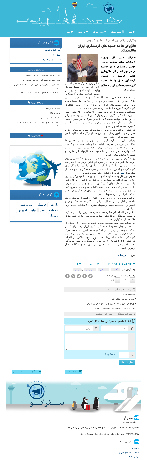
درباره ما (135, 448)
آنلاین (115, 269)
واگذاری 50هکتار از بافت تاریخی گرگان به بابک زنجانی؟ (115, 308)
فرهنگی (41, 204)
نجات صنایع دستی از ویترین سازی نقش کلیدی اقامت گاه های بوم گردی (36, 86)
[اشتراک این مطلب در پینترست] (73, 276)
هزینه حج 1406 (129, 294)
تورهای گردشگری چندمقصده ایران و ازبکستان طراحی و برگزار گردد (110, 303)
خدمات (53, 210)
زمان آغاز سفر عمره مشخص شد (123, 299)
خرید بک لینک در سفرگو (129, 452)
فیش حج (56, 54)
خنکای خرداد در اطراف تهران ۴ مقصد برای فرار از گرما (40, 92)
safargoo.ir (124, 255)
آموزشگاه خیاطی (52, 49)
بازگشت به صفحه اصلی (26, 371)
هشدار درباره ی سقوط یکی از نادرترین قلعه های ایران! (40, 80)
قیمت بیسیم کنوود (52, 59)
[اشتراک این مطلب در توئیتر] (78, 276)
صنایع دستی (25, 204)
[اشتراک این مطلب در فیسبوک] (84, 276)
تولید (33, 210)
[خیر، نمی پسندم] (117, 280)
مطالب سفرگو (116, 32)
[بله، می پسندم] (132, 280)
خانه (131, 32)
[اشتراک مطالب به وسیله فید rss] (67, 276)
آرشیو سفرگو (133, 457)
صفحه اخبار (72, 371)
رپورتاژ (54, 215)
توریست (82, 32)
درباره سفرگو (98, 32)
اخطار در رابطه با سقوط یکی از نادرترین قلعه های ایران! (40, 75)
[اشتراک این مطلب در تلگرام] (90, 276)
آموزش (22, 210)
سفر (69, 32)
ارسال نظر (126, 362)
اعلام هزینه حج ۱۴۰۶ (52, 108)
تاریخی (103, 269)
